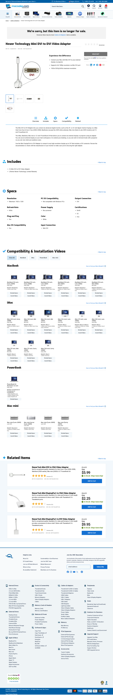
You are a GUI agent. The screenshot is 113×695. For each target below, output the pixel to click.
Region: (75, 1)
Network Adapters (40, 597)
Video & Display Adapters (42, 599)
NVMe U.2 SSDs (13, 597)
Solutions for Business (94, 612)
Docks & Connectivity (42, 585)
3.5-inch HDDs (13, 599)
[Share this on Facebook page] (97, 65)
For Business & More (59, 1)
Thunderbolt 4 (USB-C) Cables (69, 591)
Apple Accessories (14, 664)
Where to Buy (27, 567)
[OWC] (17, 6)
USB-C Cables (65, 597)
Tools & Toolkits (65, 652)
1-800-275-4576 (89, 1)
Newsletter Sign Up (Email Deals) (96, 604)
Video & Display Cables (67, 608)
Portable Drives (13, 619)
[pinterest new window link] (82, 572)
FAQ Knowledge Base (93, 643)
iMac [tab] (32, 258)
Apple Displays (13, 662)
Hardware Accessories (67, 654)
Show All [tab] (12, 258)
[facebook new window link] (68, 572)
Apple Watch (12, 658)
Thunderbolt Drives (14, 617)
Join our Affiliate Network (30, 564)
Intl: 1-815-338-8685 (101, 1)
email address (72, 567)
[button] (43, 476)
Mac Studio (12, 649)
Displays (89, 589)
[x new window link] (77, 572)
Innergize (37, 639)
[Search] (83, 6)
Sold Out (95, 54)
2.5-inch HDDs (13, 601)
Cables (37, 601)
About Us (25, 558)
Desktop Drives (13, 615)
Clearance (90, 608)
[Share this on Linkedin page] (91, 65)
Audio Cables (65, 614)
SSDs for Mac (13, 589)
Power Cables (39, 624)
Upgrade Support (92, 634)
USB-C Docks (38, 595)
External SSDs (13, 623)
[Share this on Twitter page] (94, 65)
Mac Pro (11, 647)
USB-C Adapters (65, 599)
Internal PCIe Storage (67, 641)
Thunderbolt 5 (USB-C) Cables (69, 589)
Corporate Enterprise (93, 617)
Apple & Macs (13, 638)
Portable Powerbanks (41, 622)
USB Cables (64, 601)
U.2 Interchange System (68, 639)
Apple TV (11, 660)
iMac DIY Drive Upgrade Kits (16, 606)
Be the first (101, 45)
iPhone (11, 656)
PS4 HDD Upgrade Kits (15, 608)
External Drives (14, 612)
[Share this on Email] (103, 65)
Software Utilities (40, 646)
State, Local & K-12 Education (95, 622)
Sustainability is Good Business (49, 558)
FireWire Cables (65, 616)
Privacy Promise (45, 567)
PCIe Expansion (66, 631)
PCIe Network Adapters (67, 643)
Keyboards (90, 593)
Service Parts (65, 658)
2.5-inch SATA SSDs (14, 591)
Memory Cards (39, 608)
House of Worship (92, 624)
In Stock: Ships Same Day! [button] (93, 476)
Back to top (102, 162)
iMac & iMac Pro (13, 645)
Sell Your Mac (13, 666)
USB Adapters (65, 603)
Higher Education (92, 619)
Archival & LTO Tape (14, 630)
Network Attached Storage (16, 625)
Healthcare (90, 628)
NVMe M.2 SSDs (13, 595)
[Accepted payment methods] (87, 691)
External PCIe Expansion (68, 634)
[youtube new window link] (74, 572)
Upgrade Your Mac (92, 637)
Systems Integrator (92, 626)
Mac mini (11, 651)
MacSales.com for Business (48, 570)
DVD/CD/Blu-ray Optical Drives (17, 603)
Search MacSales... (57, 6)
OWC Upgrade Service (93, 650)
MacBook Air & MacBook (16, 643)
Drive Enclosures (13, 634)
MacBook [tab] (23, 258)
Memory (64, 622)
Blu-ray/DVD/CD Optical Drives (17, 632)
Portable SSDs (13, 621)
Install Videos (14, 296)
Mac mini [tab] (55, 258)
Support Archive (91, 648)
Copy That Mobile (40, 633)
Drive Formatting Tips (93, 646)
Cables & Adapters (60, 35)
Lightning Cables (65, 606)
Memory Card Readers (41, 610)
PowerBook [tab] (43, 258)
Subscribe (100, 567)
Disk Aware (38, 635)
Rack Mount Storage (14, 627)
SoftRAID (37, 648)
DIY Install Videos (28, 561)
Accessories (65, 649)
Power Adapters (39, 619)
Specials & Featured (92, 606)
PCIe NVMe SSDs (13, 593)
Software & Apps (40, 628)
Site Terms (46, 689)
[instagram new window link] (71, 572)
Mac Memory (65, 625)
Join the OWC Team (46, 561)
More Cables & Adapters (68, 618)
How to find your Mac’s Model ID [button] (95, 266)
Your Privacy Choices (11, 694)
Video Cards (90, 591)
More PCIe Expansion (67, 645)
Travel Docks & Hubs (40, 593)
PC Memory (64, 627)
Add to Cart (92, 481)
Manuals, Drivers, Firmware (94, 641)
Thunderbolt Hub (39, 591)
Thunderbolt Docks (40, 589)
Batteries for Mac (40, 617)
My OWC (37, 643)
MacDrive (37, 641)
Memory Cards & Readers (43, 605)
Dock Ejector (38, 637)
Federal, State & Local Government (97, 630)
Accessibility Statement (29, 570)
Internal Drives (13, 585)
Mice (88, 595)
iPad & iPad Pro (13, 654)
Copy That (38, 631)
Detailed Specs (14, 293)
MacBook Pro (12, 641)
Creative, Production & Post (95, 615)
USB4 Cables (64, 595)
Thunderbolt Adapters (67, 593)
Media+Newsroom (46, 564)
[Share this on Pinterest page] (100, 65)
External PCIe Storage (67, 636)
